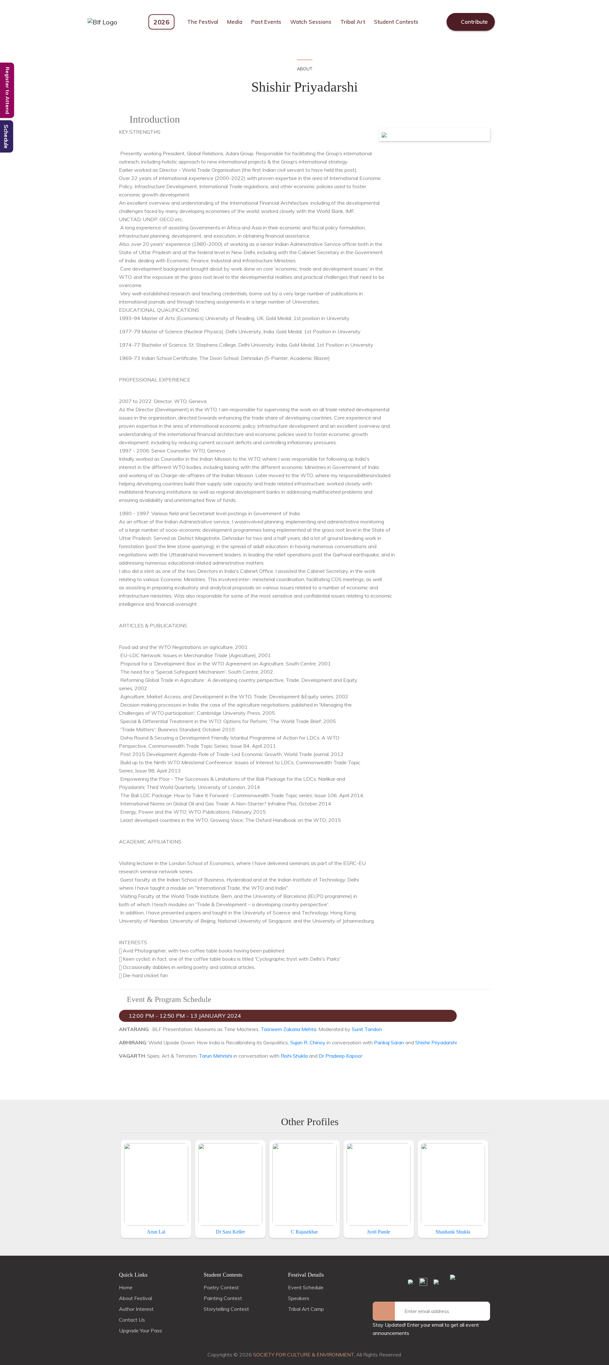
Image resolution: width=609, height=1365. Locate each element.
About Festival (135, 1298)
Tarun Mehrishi (215, 1056)
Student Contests (396, 21)
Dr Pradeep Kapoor (340, 1056)
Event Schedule (306, 1287)
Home (126, 1287)
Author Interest (136, 1309)
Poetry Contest (221, 1287)
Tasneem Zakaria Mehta (288, 1029)
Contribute (473, 21)
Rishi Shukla (294, 1056)
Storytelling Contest (226, 1309)
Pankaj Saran (389, 1042)
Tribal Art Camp (306, 1309)
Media (234, 21)
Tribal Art (352, 21)
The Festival (202, 21)
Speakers (298, 1298)
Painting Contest (223, 1298)
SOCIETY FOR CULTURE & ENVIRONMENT (303, 1354)
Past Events (266, 21)
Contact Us (132, 1320)
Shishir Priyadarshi (436, 1042)
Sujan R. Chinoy (308, 1042)
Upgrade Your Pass (140, 1330)
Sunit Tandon (367, 1029)
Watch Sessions (310, 21)
